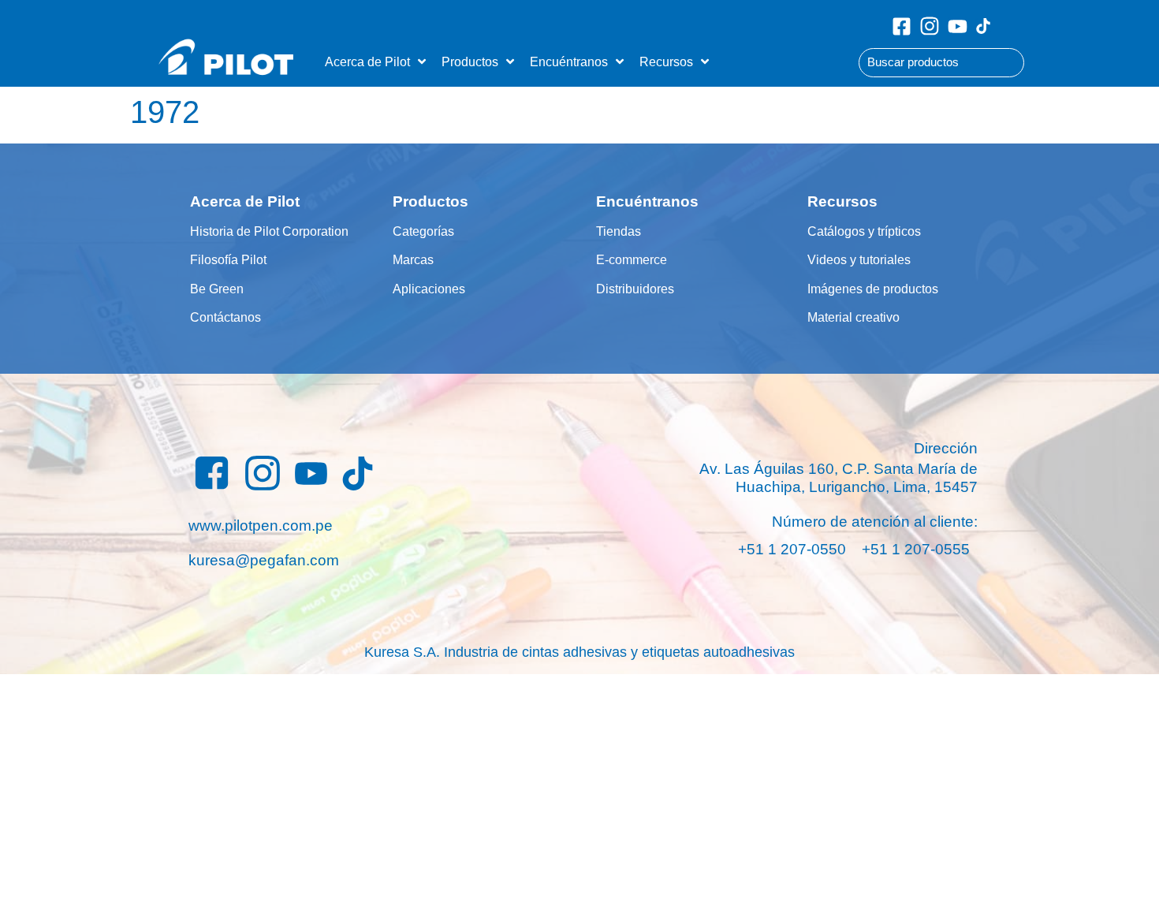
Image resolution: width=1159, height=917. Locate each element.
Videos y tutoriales (859, 259)
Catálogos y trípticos (864, 231)
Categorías (423, 231)
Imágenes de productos (872, 288)
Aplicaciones (429, 288)
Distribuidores (635, 288)
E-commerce (631, 259)
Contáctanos (225, 317)
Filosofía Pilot (228, 259)
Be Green (217, 288)
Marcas (413, 259)
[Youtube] (957, 26)
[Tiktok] (983, 26)
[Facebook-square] (901, 26)
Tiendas (618, 231)
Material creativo (853, 317)
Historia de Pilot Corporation (269, 231)
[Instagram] (929, 26)
